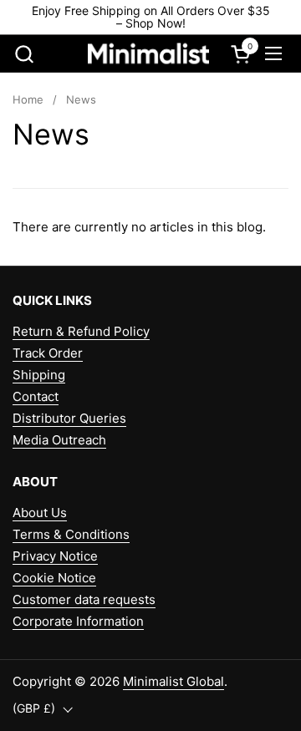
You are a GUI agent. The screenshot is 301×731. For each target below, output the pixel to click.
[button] (23, 53)
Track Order (48, 353)
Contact (36, 396)
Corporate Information (78, 621)
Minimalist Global (173, 681)
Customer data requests (84, 599)
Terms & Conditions (71, 534)
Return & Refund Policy (81, 331)
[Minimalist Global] (149, 53)
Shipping (39, 375)
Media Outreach (59, 440)
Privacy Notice (55, 556)
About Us (40, 512)
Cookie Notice (54, 578)
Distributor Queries (69, 418)
